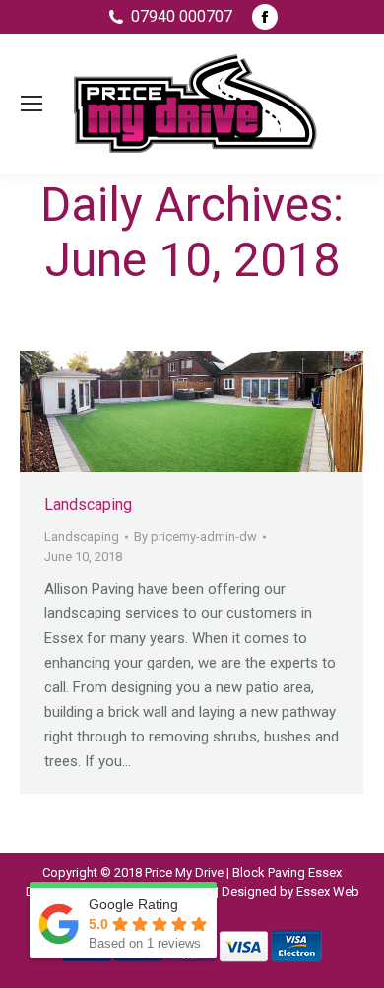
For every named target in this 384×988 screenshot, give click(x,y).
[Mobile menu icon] (31, 103)
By (195, 536)
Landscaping (88, 504)
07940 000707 (181, 16)
